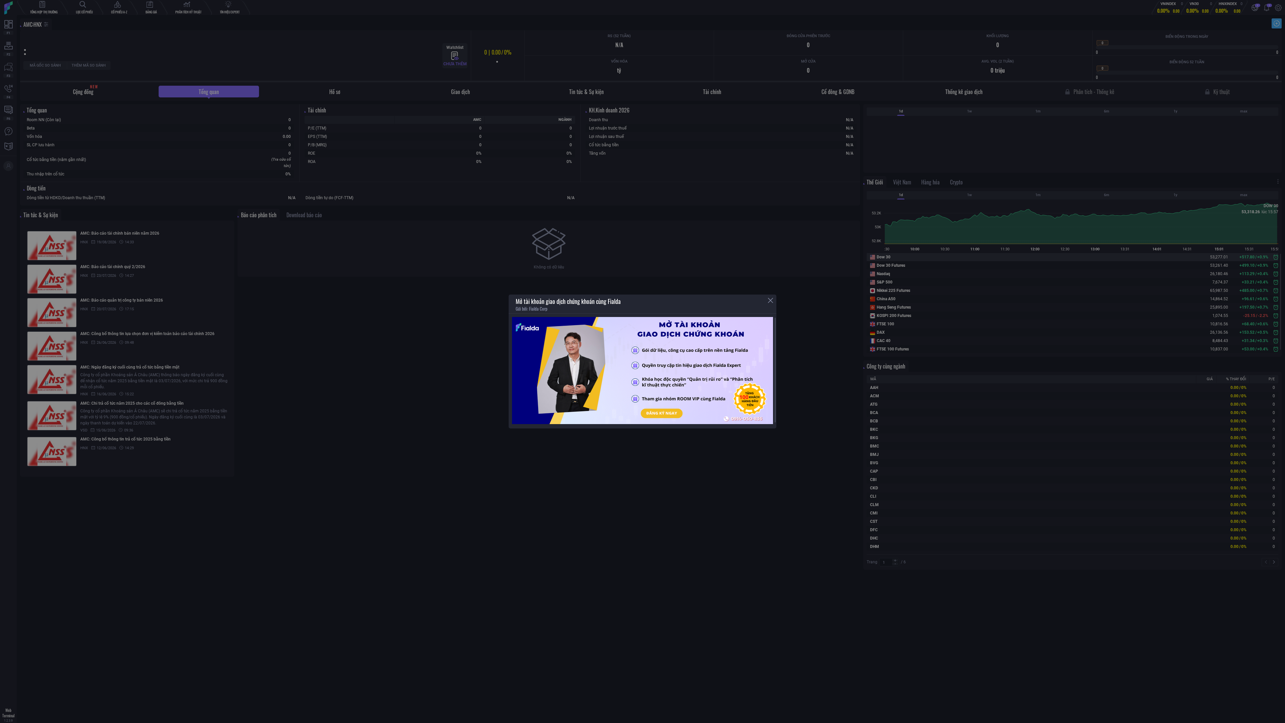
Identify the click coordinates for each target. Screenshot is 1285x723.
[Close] (770, 300)
